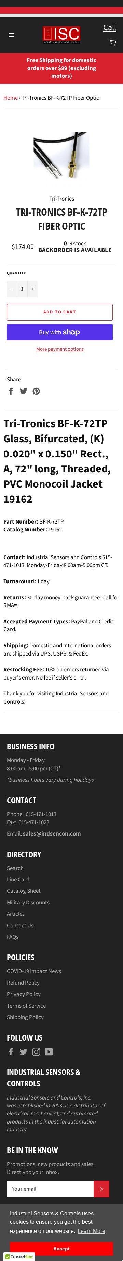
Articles (16, 914)
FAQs (12, 937)
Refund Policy (23, 983)
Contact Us (20, 926)
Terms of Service (26, 1006)
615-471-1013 (41, 814)
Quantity (16, 273)
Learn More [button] (91, 1231)
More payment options (60, 349)
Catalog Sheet (24, 891)
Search (15, 868)
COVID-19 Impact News (34, 971)
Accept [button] (61, 1248)
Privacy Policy (24, 994)
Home (10, 98)
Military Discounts (28, 903)
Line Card (18, 880)
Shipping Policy (25, 1017)
